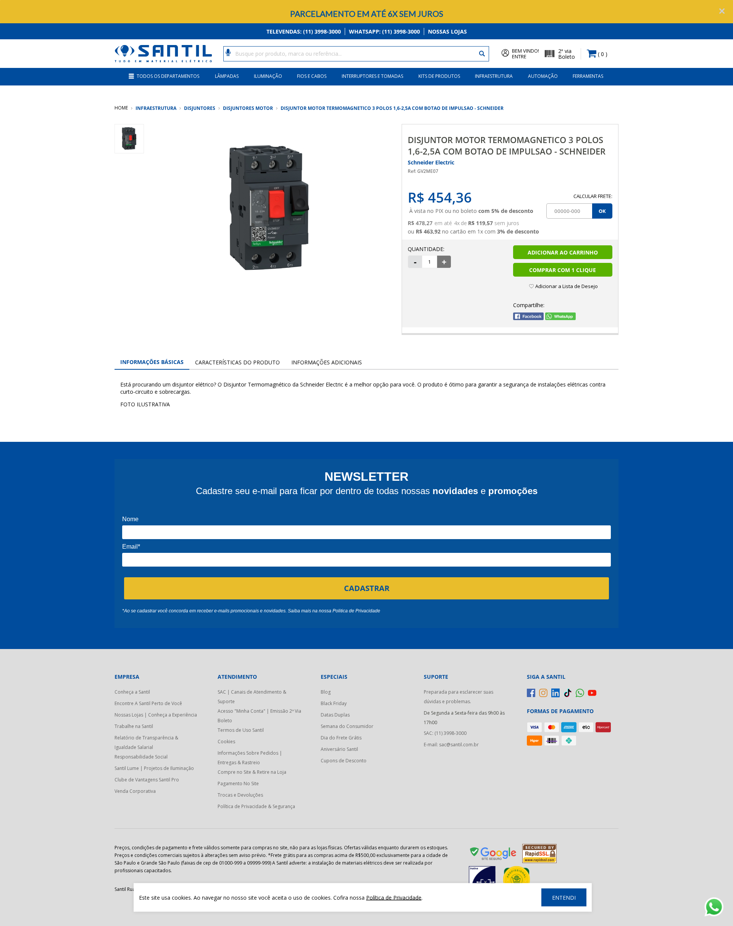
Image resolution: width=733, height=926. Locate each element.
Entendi (564, 897)
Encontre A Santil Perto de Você (148, 703)
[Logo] (163, 54)
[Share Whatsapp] (560, 318)
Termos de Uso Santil (241, 730)
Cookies (226, 741)
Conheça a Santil (132, 692)
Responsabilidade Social (141, 757)
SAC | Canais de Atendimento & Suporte (252, 697)
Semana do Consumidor (347, 726)
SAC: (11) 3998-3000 (445, 733)
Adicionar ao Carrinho (563, 252)
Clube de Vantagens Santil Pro (147, 779)
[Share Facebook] (528, 318)
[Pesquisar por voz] (228, 52)
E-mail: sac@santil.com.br (451, 744)
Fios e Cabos (311, 76)
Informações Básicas (152, 362)
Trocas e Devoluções (240, 795)
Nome (130, 519)
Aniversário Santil (339, 749)
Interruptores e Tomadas (372, 76)
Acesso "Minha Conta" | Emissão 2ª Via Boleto (259, 716)
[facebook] (531, 693)
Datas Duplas (335, 715)
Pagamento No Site (238, 783)
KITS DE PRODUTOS (439, 76)
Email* (131, 546)
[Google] (493, 855)
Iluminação (268, 76)
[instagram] (543, 693)
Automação (543, 76)
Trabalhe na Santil (134, 726)
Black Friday (334, 703)
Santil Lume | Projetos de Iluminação (154, 768)
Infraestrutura (494, 76)
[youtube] (592, 693)
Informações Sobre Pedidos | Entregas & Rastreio (250, 758)
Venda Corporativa (135, 791)
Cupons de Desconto (343, 760)
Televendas (303, 31)
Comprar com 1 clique (562, 270)
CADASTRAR (366, 588)
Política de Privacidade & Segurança (256, 806)
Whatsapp (384, 31)
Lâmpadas (227, 76)
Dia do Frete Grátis (341, 737)
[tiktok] (567, 693)
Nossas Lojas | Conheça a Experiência (156, 715)
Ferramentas (588, 76)
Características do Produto (237, 362)
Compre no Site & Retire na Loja (252, 772)
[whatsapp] (580, 693)
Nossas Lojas (447, 31)
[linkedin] (555, 693)
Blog (326, 692)
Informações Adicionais (326, 362)
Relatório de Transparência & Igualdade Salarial (146, 742)
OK (602, 211)
